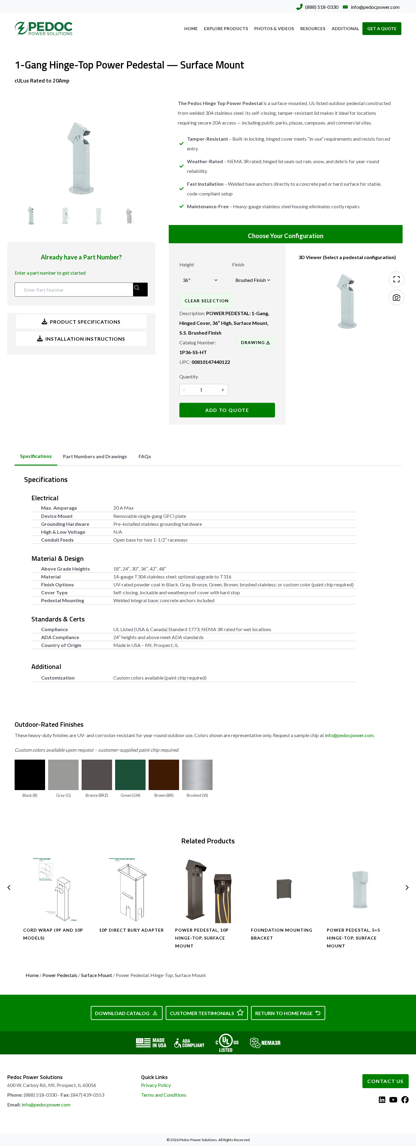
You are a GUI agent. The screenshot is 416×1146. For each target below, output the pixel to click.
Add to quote (227, 410)
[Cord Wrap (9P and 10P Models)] (56, 889)
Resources (312, 28)
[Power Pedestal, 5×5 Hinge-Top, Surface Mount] (360, 889)
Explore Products (226, 28)
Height (186, 264)
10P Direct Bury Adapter (131, 930)
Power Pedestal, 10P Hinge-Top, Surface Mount (202, 937)
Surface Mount (96, 975)
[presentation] (9, 887)
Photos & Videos (274, 28)
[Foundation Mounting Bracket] (284, 889)
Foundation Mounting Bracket (281, 933)
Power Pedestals (59, 975)
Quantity (188, 376)
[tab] (36, 456)
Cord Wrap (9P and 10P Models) (53, 933)
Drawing (253, 342)
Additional (345, 28)
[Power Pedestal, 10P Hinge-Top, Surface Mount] (208, 889)
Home (191, 28)
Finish (238, 264)
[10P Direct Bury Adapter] (132, 889)
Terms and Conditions (163, 1095)
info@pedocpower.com (349, 735)
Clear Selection (207, 300)
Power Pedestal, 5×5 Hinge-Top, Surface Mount (353, 937)
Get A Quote (382, 28)
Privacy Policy (156, 1085)
